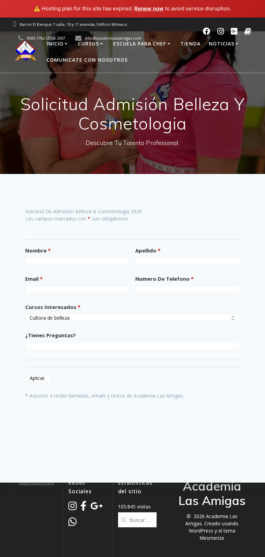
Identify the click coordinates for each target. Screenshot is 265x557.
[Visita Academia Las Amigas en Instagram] (72, 507)
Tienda (190, 43)
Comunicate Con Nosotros (87, 59)
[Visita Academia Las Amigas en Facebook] (83, 507)
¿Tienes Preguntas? (50, 335)
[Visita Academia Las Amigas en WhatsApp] (72, 523)
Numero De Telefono (164, 278)
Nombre (38, 250)
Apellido (147, 250)
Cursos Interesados (52, 306)
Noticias (221, 43)
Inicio (55, 43)
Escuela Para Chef (139, 43)
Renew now (149, 8)
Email (34, 278)
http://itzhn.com (36, 482)
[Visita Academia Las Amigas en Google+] (96, 507)
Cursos (88, 43)
